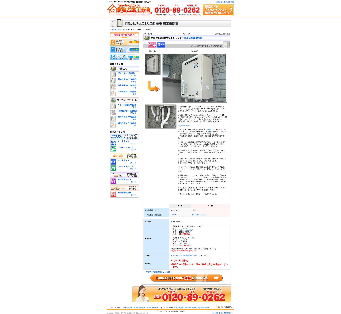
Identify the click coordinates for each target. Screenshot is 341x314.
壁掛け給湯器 (127, 308)
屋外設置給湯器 (139, 308)
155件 (136, 57)
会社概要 (215, 313)
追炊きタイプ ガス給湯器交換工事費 (184, 255)
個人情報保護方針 (226, 313)
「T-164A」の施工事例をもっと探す (157, 272)
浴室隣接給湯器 (152, 308)
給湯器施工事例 (115, 29)
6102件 (135, 42)
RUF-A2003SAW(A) (193, 38)
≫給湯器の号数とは (185, 125)
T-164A (182, 109)
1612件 (135, 49)
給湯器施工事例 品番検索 (225, 2)
